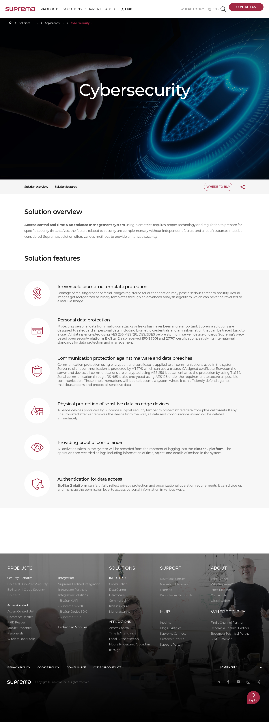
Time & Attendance (122, 633)
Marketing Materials (174, 584)
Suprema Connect (173, 633)
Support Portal (170, 644)
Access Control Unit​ (20, 611)
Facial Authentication (124, 639)
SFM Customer (221, 639)
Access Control (119, 628)
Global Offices (220, 601)
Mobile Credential (19, 628)
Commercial (117, 600)
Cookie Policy (48, 667)
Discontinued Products (176, 595)
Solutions (24, 23)
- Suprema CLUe (69, 617)
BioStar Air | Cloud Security (26, 589)
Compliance (76, 667)
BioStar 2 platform (209, 449)
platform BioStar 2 (105, 338)
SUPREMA (20, 10)
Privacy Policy (18, 667)
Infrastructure (119, 606)
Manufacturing (119, 611)
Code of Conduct (107, 667)
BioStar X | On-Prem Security (27, 584)
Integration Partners (72, 589)
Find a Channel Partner (227, 622)
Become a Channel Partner (230, 628)
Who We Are (220, 579)
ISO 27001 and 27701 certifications (169, 338)
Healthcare (117, 595)
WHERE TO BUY (193, 9)
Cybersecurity (80, 23)
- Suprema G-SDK (70, 606)
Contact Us (218, 595)
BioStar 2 (13, 595)
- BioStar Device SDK (72, 611)
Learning (166, 590)
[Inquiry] (253, 697)
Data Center (117, 589)
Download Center (172, 579)
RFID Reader (16, 622)
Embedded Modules (72, 627)
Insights (165, 622)
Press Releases (221, 590)
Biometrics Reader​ (20, 617)
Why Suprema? (222, 584)
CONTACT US (246, 7)
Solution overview (36, 186)
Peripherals (15, 633)
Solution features (66, 186)
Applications (52, 23)
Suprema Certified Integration (79, 584)
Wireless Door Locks (21, 639)
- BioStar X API (68, 600)
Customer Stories (172, 639)
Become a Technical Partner (231, 633)
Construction (118, 584)
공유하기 (240, 186)
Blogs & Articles (170, 628)
